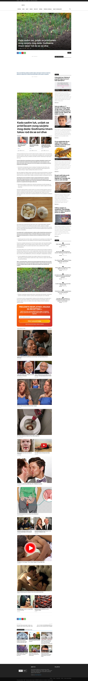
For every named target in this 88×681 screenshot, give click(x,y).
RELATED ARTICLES (20, 629)
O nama (21, 0)
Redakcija (56, 126)
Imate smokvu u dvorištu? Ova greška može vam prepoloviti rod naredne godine (34, 654)
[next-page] (19, 658)
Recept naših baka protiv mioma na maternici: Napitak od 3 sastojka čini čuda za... (63, 253)
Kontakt (29, 0)
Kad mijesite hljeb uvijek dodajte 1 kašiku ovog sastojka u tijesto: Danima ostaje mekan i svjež (25, 626)
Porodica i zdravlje (48, 9)
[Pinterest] (22, 53)
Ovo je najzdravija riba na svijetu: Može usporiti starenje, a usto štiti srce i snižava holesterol (62, 144)
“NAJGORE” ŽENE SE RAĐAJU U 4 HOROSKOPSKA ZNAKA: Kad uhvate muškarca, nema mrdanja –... (63, 300)
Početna (18, 0)
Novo (23, 9)
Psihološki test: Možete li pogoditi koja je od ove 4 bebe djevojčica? (62, 79)
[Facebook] (18, 53)
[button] (70, 9)
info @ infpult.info (38, 674)
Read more (56, 102)
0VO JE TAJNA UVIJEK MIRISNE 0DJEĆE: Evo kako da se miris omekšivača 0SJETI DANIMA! (44, 626)
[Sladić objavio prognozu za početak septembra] (34, 636)
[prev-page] (17, 658)
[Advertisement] (34, 64)
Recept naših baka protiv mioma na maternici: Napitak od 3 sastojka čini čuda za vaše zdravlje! (62, 178)
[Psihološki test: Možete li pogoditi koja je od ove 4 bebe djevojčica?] (63, 86)
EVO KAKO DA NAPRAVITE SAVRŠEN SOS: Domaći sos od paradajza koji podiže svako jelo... (63, 276)
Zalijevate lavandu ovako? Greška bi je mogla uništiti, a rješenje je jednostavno (22, 654)
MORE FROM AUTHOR (28, 629)
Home (18, 11)
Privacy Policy (25, 0)
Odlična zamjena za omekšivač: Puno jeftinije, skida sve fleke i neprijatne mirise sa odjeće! (62, 210)
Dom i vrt (36, 9)
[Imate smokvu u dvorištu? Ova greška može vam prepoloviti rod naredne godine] (34, 648)
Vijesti (27, 9)
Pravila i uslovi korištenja (34, 0)
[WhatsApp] (25, 53)
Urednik (20, 48)
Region (31, 9)
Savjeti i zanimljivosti (57, 9)
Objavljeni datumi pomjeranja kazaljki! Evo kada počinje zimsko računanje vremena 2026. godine (22, 641)
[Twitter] (20, 53)
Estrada (40, 9)
